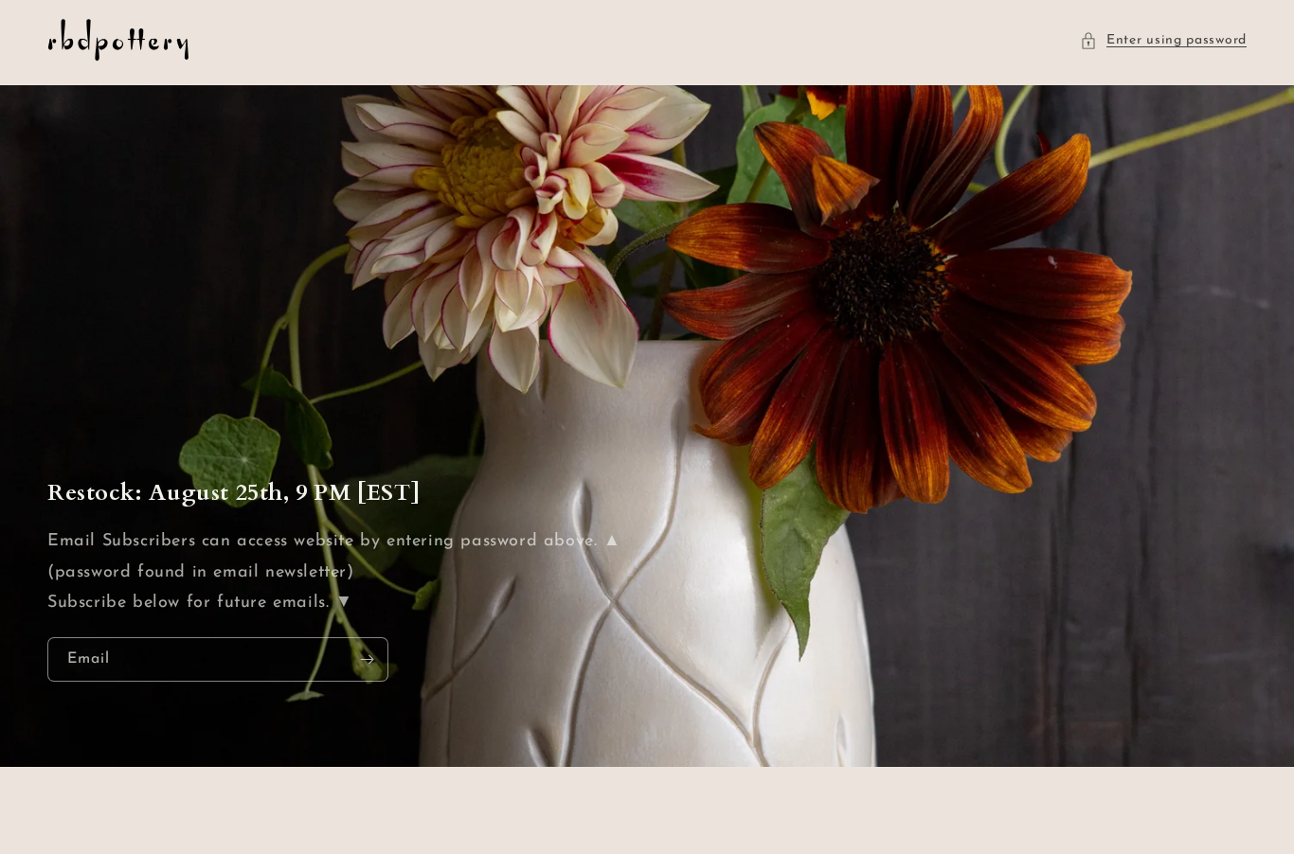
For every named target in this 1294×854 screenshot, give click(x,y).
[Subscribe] (366, 659)
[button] (1163, 40)
